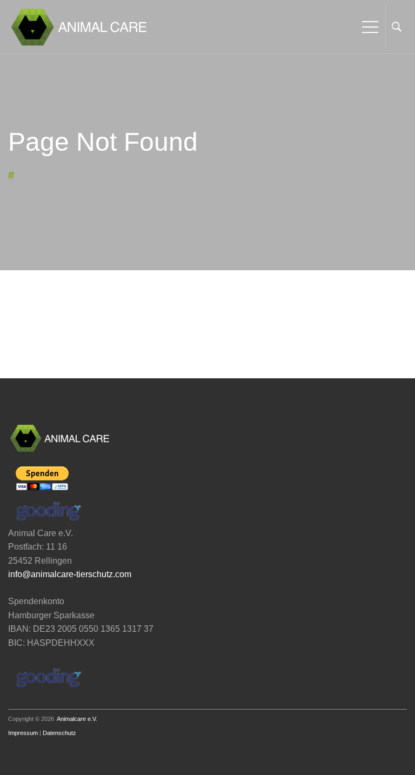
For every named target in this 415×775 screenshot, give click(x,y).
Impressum (23, 733)
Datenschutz (59, 733)
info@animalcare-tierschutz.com (69, 574)
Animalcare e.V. (77, 719)
